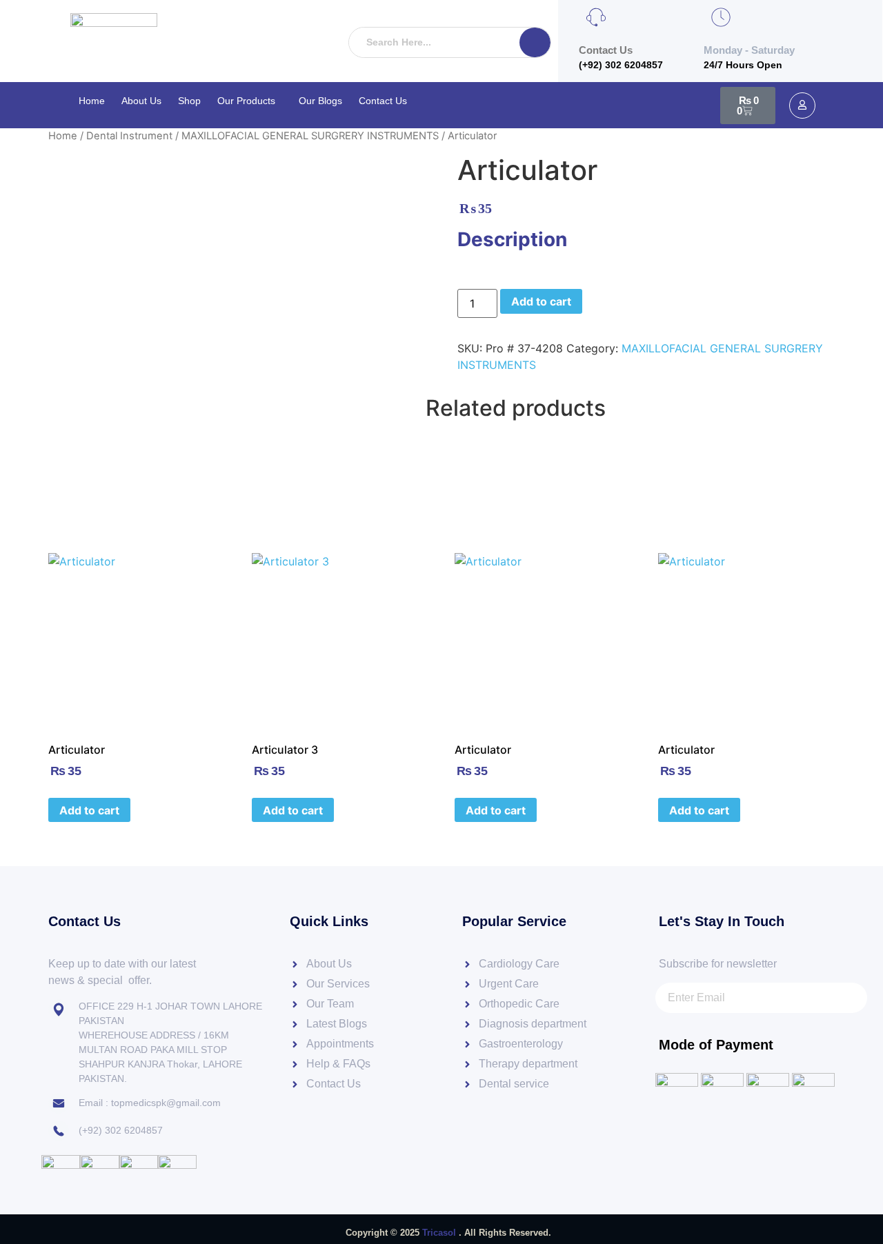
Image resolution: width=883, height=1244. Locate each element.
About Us (141, 100)
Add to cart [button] (89, 810)
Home (92, 100)
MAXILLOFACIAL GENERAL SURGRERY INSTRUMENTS (310, 136)
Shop (189, 100)
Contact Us (383, 100)
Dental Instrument (129, 136)
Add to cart (541, 301)
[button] (249, 100)
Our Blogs (320, 100)
